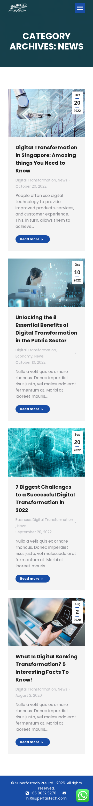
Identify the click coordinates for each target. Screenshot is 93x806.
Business (23, 519)
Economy (24, 356)
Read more (29, 239)
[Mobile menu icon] (80, 8)
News (62, 180)
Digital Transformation (36, 180)
